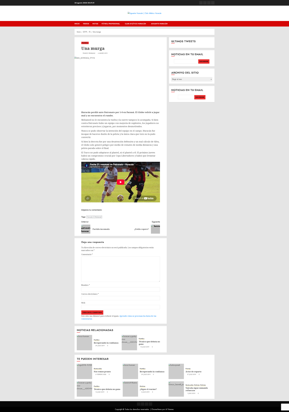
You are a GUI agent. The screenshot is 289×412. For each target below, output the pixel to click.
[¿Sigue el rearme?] (130, 389)
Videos (86, 24)
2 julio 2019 (145, 392)
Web (83, 303)
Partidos (85, 43)
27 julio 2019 (191, 374)
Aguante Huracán (159, 24)
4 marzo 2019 (102, 53)
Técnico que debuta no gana (149, 342)
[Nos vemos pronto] (84, 371)
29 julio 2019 (100, 346)
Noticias (142, 386)
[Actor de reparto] (176, 371)
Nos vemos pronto (102, 371)
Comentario (87, 254)
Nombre (85, 285)
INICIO (77, 24)
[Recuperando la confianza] (84, 342)
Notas (95, 24)
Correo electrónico (90, 294)
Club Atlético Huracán (135, 24)
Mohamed (98, 217)
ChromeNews (156, 409)
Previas (188, 369)
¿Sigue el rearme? (148, 389)
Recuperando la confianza (106, 343)
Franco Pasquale (89, 53)
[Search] (213, 24)
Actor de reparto (193, 371)
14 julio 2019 (144, 347)
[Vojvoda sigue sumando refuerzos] (176, 389)
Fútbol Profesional (111, 24)
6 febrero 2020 (100, 374)
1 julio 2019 (191, 393)
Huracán (90, 217)
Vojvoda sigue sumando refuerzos (197, 389)
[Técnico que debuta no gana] (129, 342)
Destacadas (98, 369)
